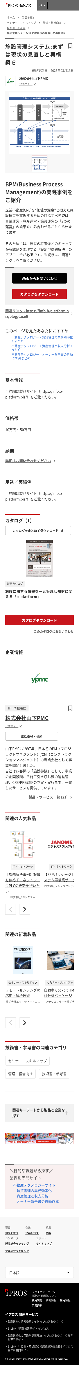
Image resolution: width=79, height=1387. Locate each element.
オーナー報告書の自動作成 (38, 1201)
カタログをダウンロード (39, 294)
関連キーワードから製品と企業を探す (38, 1112)
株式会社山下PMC (33, 78)
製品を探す (11, 1233)
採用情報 (65, 1300)
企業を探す (32, 1233)
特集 (48, 1233)
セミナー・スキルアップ (27, 1060)
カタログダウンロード (39, 620)
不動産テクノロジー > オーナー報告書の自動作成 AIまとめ (42, 356)
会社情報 (51, 1300)
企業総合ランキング (17, 1251)
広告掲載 (37, 1305)
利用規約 (37, 1300)
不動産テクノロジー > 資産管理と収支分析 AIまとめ (42, 348)
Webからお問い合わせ (39, 278)
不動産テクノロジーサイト (34, 1185)
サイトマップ (44, 1244)
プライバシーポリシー (45, 1291)
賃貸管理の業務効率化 (34, 1190)
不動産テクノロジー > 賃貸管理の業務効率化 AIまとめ (42, 339)
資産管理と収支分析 (32, 1196)
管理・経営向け (20, 1073)
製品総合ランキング (17, 1244)
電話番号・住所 (31, 736)
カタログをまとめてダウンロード (36, 530)
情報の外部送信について (44, 1295)
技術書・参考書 (54, 1073)
